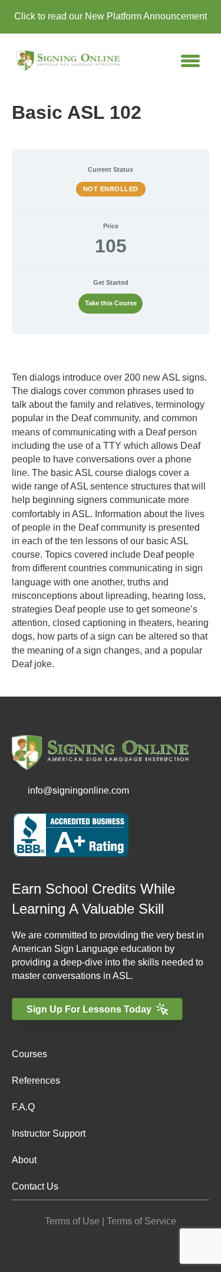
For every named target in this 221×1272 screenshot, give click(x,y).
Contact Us (35, 1186)
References (36, 1080)
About (24, 1160)
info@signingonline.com (78, 790)
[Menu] (190, 61)
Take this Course (111, 303)
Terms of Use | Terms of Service (110, 1221)
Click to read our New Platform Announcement (110, 16)
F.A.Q (23, 1107)
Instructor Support (48, 1133)
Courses (29, 1054)
